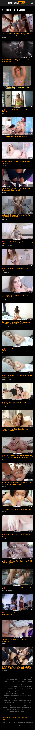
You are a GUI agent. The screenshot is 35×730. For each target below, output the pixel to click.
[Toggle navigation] (3, 3)
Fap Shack (24, 717)
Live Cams (5, 719)
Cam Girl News (16, 717)
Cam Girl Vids (6, 717)
